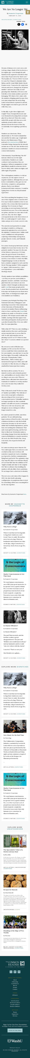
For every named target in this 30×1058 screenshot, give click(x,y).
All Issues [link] (15, 995)
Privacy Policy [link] (15, 1047)
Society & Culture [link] (10, 553)
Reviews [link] (15, 1016)
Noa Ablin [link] (7, 855)
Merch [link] (15, 985)
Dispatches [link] (17, 19)
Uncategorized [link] (7, 19)
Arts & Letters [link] (9, 767)
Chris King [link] (8, 738)
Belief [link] (6, 946)
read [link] (7, 287)
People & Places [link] (15, 1004)
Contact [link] (15, 989)
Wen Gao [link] (7, 935)
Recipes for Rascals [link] (10, 890)
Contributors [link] (15, 983)
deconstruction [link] (13, 142)
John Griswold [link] (9, 893)
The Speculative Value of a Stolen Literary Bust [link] (13, 851)
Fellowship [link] (15, 982)
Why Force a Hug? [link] (10, 527)
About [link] (15, 980)
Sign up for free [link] (15, 1030)
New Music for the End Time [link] (14, 735)
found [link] (22, 311)
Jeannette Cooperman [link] (16, 13)
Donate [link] (15, 987)
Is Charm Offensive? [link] (11, 626)
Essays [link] (17, 909)
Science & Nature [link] (10, 604)
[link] (28, 12)
